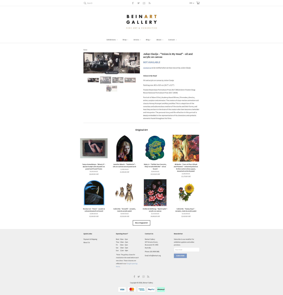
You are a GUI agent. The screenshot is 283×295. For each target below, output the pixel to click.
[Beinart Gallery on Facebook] (131, 3)
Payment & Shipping (90, 239)
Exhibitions (111, 40)
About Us (86, 242)
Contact (171, 40)
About (159, 40)
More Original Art (141, 223)
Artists (137, 40)
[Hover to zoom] (111, 63)
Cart (198, 3)
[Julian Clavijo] (93, 80)
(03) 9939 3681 (154, 252)
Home (85, 50)
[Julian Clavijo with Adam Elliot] (111, 88)
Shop (125, 40)
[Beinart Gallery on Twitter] (134, 3)
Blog (148, 40)
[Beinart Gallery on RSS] (146, 3)
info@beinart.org (155, 255)
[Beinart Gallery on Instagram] (143, 277)
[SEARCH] (84, 3)
